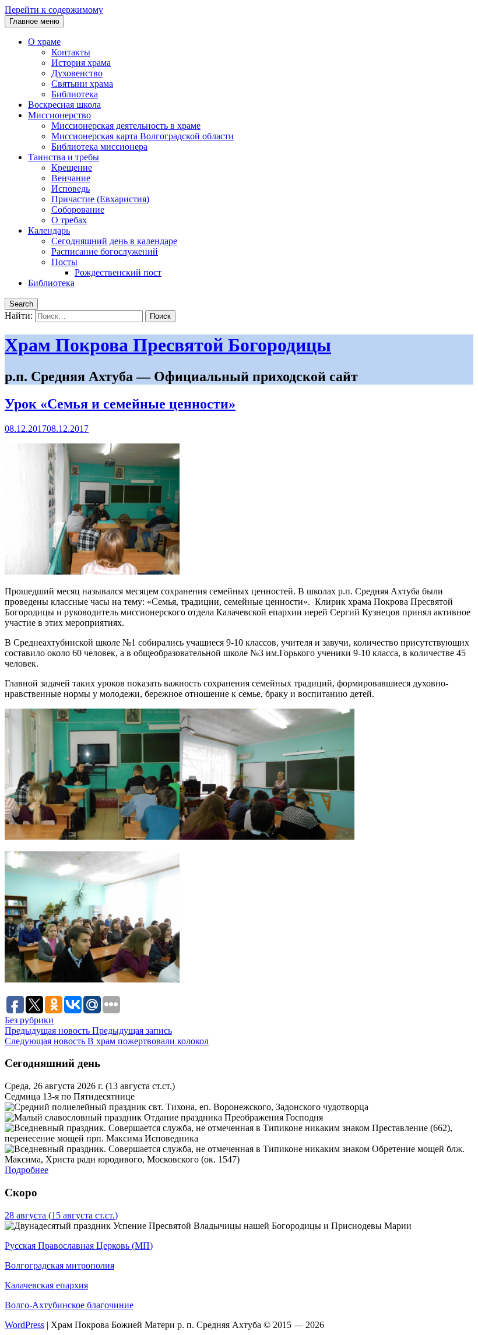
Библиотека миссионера (99, 147)
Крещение (71, 167)
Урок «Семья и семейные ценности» (120, 403)
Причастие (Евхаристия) (100, 199)
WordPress (24, 1325)
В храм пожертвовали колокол (107, 1041)
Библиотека (74, 94)
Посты (64, 262)
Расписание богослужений (104, 251)
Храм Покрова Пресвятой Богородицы (168, 344)
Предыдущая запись (88, 1030)
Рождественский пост (118, 272)
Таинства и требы (63, 157)
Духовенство (77, 73)
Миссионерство (59, 115)
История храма (81, 63)
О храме (44, 42)
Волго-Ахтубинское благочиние (69, 1305)
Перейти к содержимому (54, 10)
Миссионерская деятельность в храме (126, 126)
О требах (69, 220)
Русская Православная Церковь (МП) (79, 1246)
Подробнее (26, 1170)
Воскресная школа (64, 105)
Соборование (77, 209)
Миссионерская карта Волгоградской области (142, 136)
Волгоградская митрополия (59, 1265)
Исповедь (70, 188)
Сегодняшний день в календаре (114, 241)
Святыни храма (82, 84)
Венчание (70, 178)
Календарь (49, 230)
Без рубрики (29, 1020)
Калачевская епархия (46, 1285)
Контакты (70, 52)
